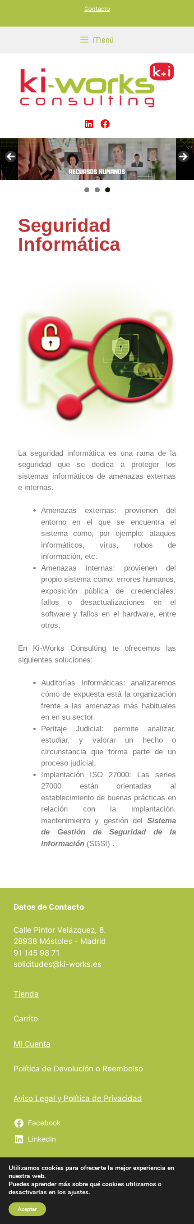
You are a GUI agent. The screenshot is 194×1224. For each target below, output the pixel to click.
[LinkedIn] (88, 123)
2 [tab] (97, 189)
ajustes (78, 1192)
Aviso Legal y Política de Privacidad (78, 1098)
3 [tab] (107, 189)
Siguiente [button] (182, 157)
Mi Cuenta (32, 1043)
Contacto (97, 8)
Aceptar (27, 1209)
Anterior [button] (11, 157)
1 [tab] (86, 189)
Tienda (26, 993)
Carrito (26, 1018)
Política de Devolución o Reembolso (78, 1068)
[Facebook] (105, 123)
